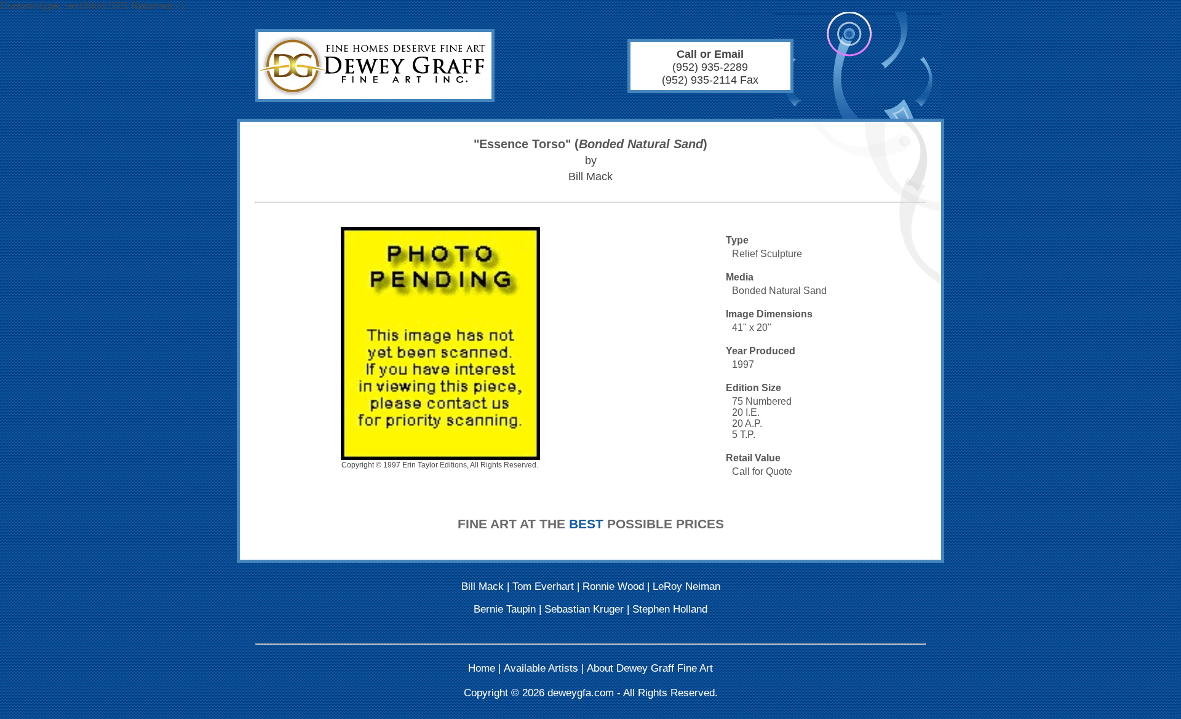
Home (481, 668)
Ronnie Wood (613, 586)
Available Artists (541, 668)
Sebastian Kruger (584, 609)
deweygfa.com (580, 693)
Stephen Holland (669, 609)
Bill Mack (482, 586)
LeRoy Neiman (686, 586)
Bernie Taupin (505, 609)
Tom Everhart (543, 586)
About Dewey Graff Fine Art (650, 668)
